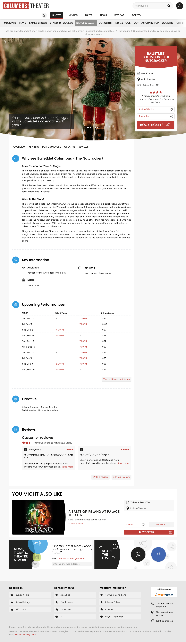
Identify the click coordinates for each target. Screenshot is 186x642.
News (103, 15)
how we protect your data (72, 558)
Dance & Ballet (86, 23)
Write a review (100, 477)
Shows (56, 15)
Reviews (120, 15)
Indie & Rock (123, 23)
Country (167, 23)
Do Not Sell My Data (25, 634)
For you (137, 15)
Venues (73, 15)
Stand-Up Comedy (61, 23)
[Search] (169, 6)
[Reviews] (155, 92)
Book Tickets (151, 124)
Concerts (105, 23)
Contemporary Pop (146, 23)
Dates (89, 15)
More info (161, 524)
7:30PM (83, 318)
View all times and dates (116, 379)
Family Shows (38, 23)
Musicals (10, 23)
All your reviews (121, 477)
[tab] (88, 127)
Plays (22, 23)
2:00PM (60, 363)
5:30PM (60, 329)
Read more (67, 466)
